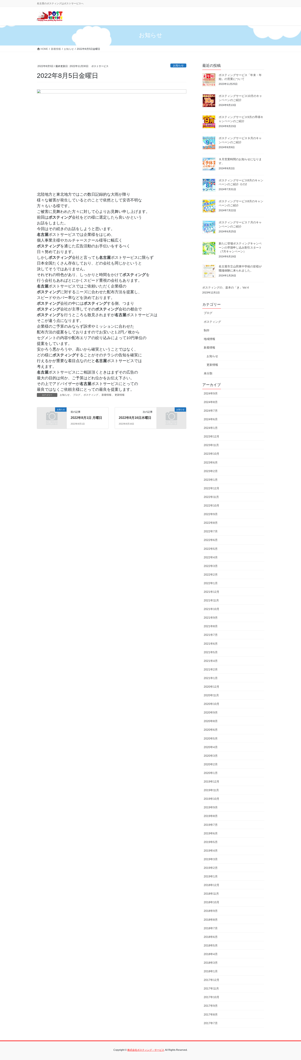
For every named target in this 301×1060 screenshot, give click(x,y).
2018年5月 (211, 945)
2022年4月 (211, 557)
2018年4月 (211, 954)
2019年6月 (211, 833)
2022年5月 (211, 548)
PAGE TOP (290, 1024)
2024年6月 (211, 419)
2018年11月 (211, 893)
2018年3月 (211, 962)
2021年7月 (211, 634)
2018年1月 (211, 971)
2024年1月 (211, 427)
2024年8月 (211, 402)
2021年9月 (211, 617)
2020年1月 (211, 773)
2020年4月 (211, 747)
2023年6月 (211, 462)
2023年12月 (211, 436)
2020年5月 (211, 738)
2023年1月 (211, 479)
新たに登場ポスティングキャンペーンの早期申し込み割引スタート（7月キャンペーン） (240, 247)
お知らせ (178, 65)
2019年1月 (211, 876)
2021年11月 (211, 600)
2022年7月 (211, 531)
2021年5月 (211, 652)
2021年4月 (211, 660)
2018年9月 (211, 910)
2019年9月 (211, 807)
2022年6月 (211, 540)
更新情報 (119, 394)
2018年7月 (211, 928)
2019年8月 (211, 816)
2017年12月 (211, 980)
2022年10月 (211, 505)
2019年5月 (211, 842)
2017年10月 (211, 997)
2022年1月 (211, 583)
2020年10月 (211, 704)
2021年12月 (211, 591)
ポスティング (91, 394)
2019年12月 (211, 781)
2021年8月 (211, 626)
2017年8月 (211, 1014)
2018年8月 (211, 919)
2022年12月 (211, 488)
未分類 (208, 373)
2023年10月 (211, 453)
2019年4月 (211, 850)
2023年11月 (211, 445)
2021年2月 (211, 669)
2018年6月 (211, 936)
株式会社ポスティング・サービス (145, 1050)
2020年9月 (211, 712)
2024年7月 (211, 410)
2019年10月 (211, 798)
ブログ (76, 394)
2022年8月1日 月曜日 (86, 417)
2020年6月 (211, 729)
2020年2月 (211, 764)
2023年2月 (211, 471)
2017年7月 (211, 1023)
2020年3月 (211, 755)
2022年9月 (211, 514)
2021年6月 (211, 643)
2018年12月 (211, 885)
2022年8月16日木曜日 (135, 417)
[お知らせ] (52, 416)
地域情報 (209, 339)
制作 (206, 330)
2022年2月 (211, 574)
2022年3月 (211, 566)
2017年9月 (211, 1005)
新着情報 (106, 394)
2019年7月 (211, 824)
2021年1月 (211, 678)
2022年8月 (211, 522)
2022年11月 (211, 497)
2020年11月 (211, 695)
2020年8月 (211, 721)
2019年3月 (211, 859)
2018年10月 (211, 902)
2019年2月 (211, 867)
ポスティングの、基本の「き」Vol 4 (225, 287)
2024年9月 (211, 393)
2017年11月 (211, 988)
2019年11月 (211, 790)
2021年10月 (211, 609)
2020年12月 (211, 686)
